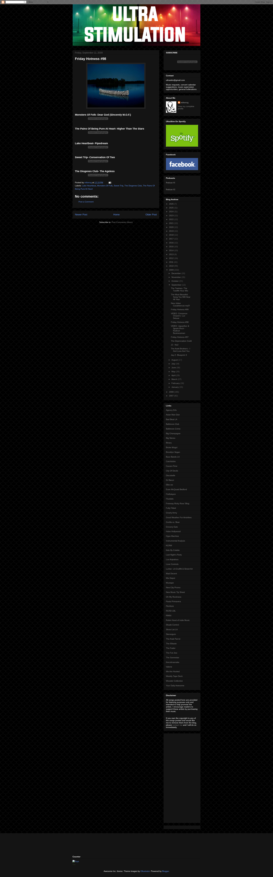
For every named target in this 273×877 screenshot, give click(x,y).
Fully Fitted (171, 508)
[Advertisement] (174, 777)
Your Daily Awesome (175, 685)
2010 (171, 266)
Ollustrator (145, 871)
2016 (171, 243)
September (176, 285)
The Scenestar (172, 657)
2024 (171, 211)
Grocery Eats (172, 527)
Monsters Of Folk (105, 185)
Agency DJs (171, 410)
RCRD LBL (171, 611)
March (174, 379)
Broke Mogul (171, 447)
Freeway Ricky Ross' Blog (177, 503)
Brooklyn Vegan (173, 452)
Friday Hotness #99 (180, 309)
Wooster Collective (174, 681)
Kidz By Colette (173, 550)
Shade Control (172, 625)
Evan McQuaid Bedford (176, 489)
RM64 (168, 615)
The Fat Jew (171, 653)
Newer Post (81, 214)
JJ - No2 (174, 345)
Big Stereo (170, 438)
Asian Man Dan (173, 415)
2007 (171, 396)
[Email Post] (110, 182)
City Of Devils (172, 471)
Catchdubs (171, 461)
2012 (171, 258)
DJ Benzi (170, 480)
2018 (171, 235)
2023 (171, 215)
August (174, 360)
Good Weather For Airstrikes (179, 517)
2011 (171, 262)
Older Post (151, 214)
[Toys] (76, 861)
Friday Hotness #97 (180, 337)
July (173, 364)
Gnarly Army (171, 513)
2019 (171, 231)
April (173, 375)
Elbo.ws (169, 485)
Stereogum (171, 634)
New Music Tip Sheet (175, 592)
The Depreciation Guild (181, 341)
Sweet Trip (118, 185)
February (175, 383)
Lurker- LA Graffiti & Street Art (179, 569)
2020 (171, 227)
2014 (171, 250)
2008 (171, 392)
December (176, 273)
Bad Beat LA (171, 419)
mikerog (185, 102)
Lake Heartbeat (89, 185)
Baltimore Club (172, 424)
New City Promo (173, 587)
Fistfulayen (171, 494)
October (175, 281)
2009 (171, 270)
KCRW (169, 545)
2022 (171, 219)
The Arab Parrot (173, 639)
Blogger (165, 871)
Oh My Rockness (173, 597)
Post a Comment (86, 202)
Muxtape (170, 583)
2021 (171, 223)
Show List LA (172, 629)
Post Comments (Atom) (122, 222)
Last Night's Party (174, 555)
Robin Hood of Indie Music (178, 620)
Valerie (169, 667)
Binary (169, 443)
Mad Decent (171, 573)
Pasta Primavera (173, 601)
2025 (171, 208)
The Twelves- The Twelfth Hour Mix (179, 289)
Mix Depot (170, 578)
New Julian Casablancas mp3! (180, 304)
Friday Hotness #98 (180, 322)
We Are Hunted (173, 671)
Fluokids (169, 499)
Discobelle (170, 475)
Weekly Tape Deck (174, 676)
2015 (171, 246)
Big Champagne (173, 433)
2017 (171, 239)
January (175, 387)
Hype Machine (172, 536)
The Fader (170, 648)
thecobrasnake (172, 662)
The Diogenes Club (133, 185)
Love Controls (172, 564)
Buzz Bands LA (173, 457)
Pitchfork (170, 606)
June (173, 367)
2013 (171, 254)
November (176, 277)
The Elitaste (171, 643)
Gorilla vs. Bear (173, 522)
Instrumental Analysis (175, 541)
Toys (74, 864)
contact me (177, 725)
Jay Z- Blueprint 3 (179, 355)
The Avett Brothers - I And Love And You (180, 349)
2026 (171, 204)
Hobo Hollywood (173, 531)
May (173, 371)
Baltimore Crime (173, 429)
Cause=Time (171, 466)
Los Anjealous (172, 559)
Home (116, 214)
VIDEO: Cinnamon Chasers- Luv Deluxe (179, 315)
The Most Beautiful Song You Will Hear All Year (180, 296)
